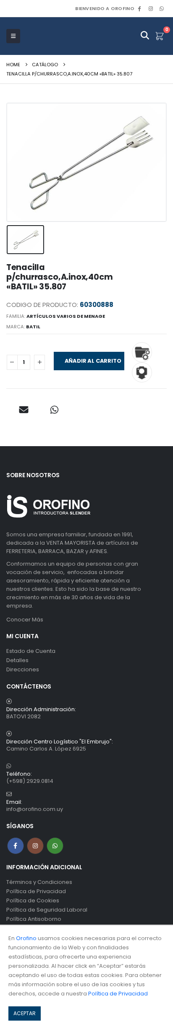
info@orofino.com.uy (34, 809)
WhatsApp (162, 8)
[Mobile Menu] (13, 36)
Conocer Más (24, 620)
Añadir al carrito (93, 361)
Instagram (35, 845)
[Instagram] (151, 8)
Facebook (15, 845)
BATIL (33, 326)
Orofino (26, 938)
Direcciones (22, 669)
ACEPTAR (24, 1013)
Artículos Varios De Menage (65, 316)
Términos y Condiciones (39, 882)
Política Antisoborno (33, 919)
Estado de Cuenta (30, 651)
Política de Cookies (32, 900)
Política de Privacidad (36, 891)
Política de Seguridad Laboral (46, 910)
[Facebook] (139, 8)
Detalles (17, 660)
